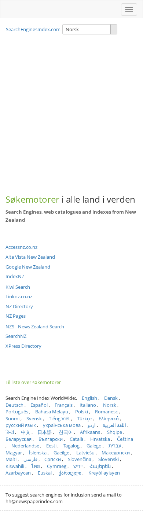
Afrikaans (90, 432)
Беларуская (19, 439)
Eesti (51, 445)
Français (64, 405)
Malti (11, 459)
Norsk (109, 405)
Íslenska (38, 452)
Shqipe (114, 432)
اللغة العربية (114, 425)
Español (39, 405)
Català (76, 439)
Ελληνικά (109, 418)
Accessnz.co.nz (21, 247)
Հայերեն (100, 466)
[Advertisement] (71, 108)
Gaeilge (61, 452)
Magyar (14, 452)
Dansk (111, 398)
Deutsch (14, 405)
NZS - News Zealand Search (35, 326)
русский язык (21, 425)
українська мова (62, 425)
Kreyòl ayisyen (104, 472)
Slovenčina (79, 459)
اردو (92, 425)
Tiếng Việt (59, 418)
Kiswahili (15, 466)
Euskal (45, 472)
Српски (52, 459)
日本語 (44, 432)
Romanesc (106, 411)
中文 (25, 432)
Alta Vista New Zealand (30, 257)
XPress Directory (23, 346)
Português (17, 411)
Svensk (34, 418)
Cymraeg (56, 466)
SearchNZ (16, 336)
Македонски (116, 452)
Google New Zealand (28, 266)
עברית (115, 445)
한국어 (66, 432)
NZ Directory (19, 306)
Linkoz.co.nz (19, 296)
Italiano (88, 405)
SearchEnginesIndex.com (33, 29)
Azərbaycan (18, 472)
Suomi (12, 418)
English (89, 398)
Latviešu (85, 452)
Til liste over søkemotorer (33, 382)
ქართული (70, 472)
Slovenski (108, 459)
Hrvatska (100, 439)
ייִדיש (77, 466)
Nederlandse (25, 445)
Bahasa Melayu (51, 411)
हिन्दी (10, 432)
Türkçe (84, 418)
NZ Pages (16, 316)
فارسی (30, 459)
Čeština (125, 439)
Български (50, 439)
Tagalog (71, 445)
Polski (81, 411)
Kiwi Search (18, 287)
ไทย (35, 466)
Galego (94, 445)
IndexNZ (15, 276)
